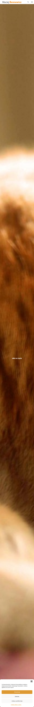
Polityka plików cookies (16, 704)
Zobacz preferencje (17, 701)
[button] (31, 681)
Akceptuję (17, 692)
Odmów (17, 696)
